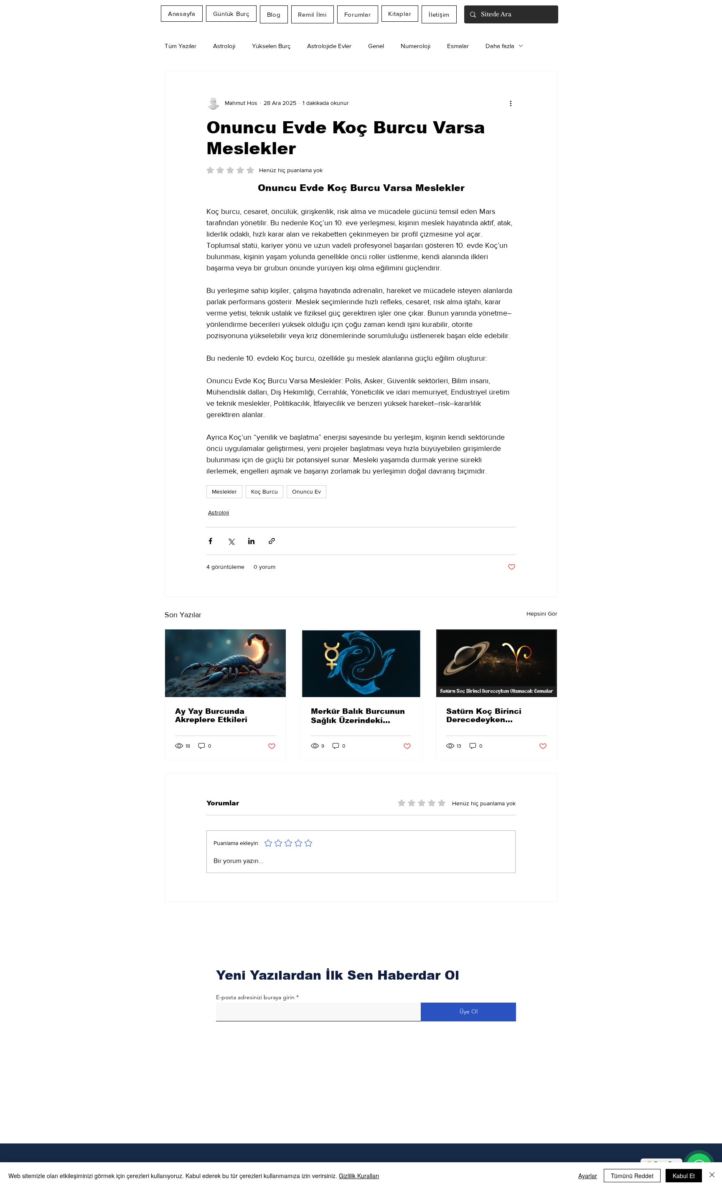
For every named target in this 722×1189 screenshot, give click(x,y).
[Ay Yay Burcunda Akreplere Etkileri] (225, 663)
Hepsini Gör (541, 613)
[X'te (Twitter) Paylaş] (231, 541)
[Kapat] (712, 1175)
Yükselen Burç (271, 45)
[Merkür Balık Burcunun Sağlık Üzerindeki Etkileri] (361, 663)
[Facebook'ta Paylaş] (210, 541)
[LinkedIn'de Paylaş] (251, 541)
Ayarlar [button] (587, 1175)
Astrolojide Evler (329, 45)
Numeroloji (415, 45)
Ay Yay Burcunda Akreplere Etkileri (211, 715)
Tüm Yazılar (180, 45)
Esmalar (458, 45)
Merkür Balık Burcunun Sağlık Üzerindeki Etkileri (358, 716)
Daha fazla (500, 45)
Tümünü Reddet (632, 1175)
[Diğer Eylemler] (511, 103)
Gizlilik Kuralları (359, 1175)
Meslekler (224, 491)
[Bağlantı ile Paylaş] (272, 541)
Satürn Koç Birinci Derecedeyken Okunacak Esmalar (485, 715)
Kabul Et (684, 1175)
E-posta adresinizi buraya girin (255, 997)
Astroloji (224, 45)
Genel (376, 45)
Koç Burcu (264, 491)
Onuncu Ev (306, 491)
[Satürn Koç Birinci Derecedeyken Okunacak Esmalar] (496, 663)
